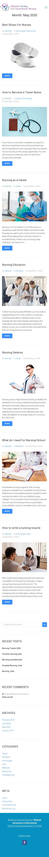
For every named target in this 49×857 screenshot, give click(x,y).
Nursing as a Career (14, 180)
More (7, 76)
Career (18, 98)
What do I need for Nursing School (23, 440)
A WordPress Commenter (16, 694)
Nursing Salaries (12, 352)
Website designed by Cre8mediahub (26, 821)
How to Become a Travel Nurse (21, 92)
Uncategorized (8, 775)
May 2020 (6, 727)
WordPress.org (8, 808)
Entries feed (7, 801)
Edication (20, 271)
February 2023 (8, 720)
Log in (4, 798)
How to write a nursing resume (21, 527)
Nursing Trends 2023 (11, 648)
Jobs (28, 534)
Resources (31, 31)
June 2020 (6, 723)
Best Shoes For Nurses (16, 24)
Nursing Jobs (8, 671)
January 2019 (8, 731)
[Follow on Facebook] (24, 842)
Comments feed (9, 805)
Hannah (8, 31)
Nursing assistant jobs (12, 660)
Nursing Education (13, 264)
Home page (20, 31)
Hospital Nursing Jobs (12, 665)
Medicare (6, 768)
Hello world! (7, 697)
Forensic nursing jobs (12, 654)
